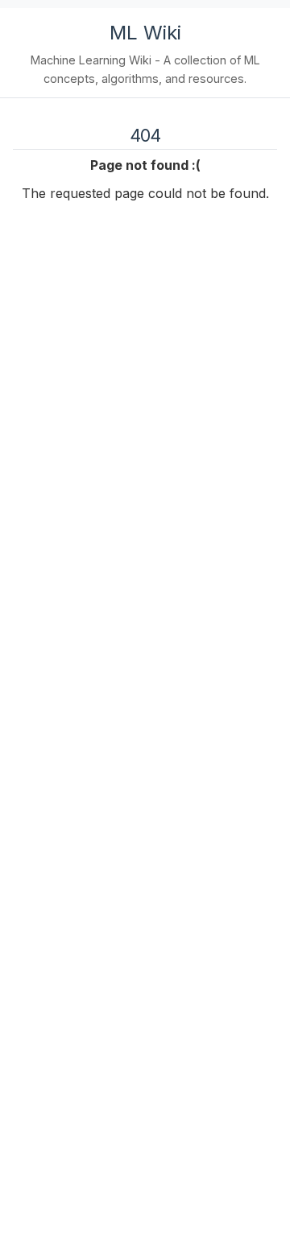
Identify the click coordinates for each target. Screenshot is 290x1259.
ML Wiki (145, 32)
